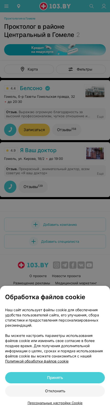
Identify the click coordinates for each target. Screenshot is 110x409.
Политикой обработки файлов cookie (37, 361)
